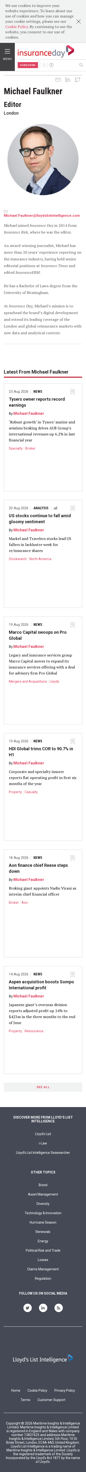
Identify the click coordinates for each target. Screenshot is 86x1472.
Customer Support (51, 1400)
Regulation (43, 1278)
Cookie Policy (16, 26)
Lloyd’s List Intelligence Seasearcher (43, 1153)
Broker (30, 448)
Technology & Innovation (43, 1213)
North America (40, 559)
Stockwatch (18, 559)
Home (15, 1390)
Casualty (31, 792)
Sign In (44, 65)
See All (43, 1087)
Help (51, 65)
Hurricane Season (43, 1222)
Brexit (43, 1185)
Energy (43, 1241)
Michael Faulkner (28, 413)
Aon (25, 902)
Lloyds (54, 681)
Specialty (16, 448)
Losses (43, 1260)
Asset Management (43, 1194)
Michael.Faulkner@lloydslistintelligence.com (42, 215)
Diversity (43, 1204)
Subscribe (28, 65)
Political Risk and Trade (43, 1250)
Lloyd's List (43, 1134)
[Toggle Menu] (7, 50)
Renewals (43, 1232)
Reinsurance (34, 1031)
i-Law (43, 1143)
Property (15, 792)
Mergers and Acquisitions (28, 681)
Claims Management (43, 1269)
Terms (25, 1400)
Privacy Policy (64, 1390)
